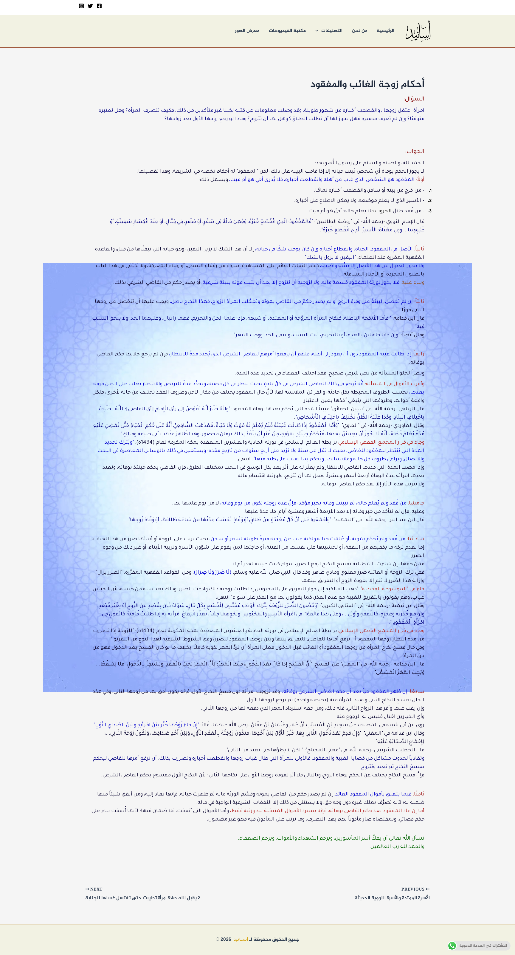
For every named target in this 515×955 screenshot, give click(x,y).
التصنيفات (331, 31)
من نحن (359, 31)
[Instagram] (81, 6)
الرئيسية (385, 31)
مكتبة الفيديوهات (287, 31)
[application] (318, 31)
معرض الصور (247, 31)
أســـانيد (241, 940)
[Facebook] (99, 6)
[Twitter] (90, 6)
